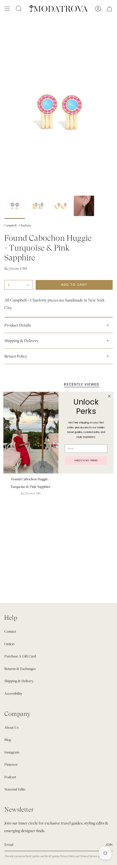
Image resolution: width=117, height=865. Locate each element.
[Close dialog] (109, 396)
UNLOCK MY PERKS (86, 460)
